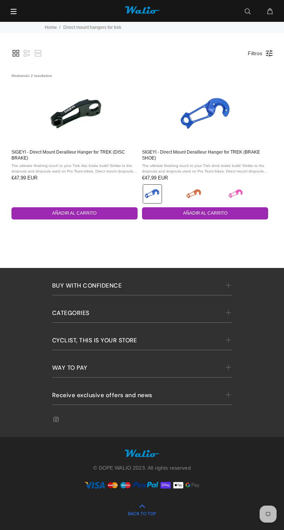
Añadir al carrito (74, 213)
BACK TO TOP (142, 514)
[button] (15, 53)
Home (51, 27)
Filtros (255, 53)
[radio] (152, 194)
